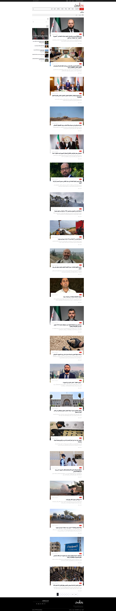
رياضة (66, 8)
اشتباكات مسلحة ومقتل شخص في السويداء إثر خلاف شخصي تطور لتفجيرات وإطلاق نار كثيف (67, 556)
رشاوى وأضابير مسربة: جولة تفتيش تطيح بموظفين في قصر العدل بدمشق (68, 411)
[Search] (33, 22)
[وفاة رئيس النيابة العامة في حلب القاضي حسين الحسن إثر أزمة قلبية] (46, 44)
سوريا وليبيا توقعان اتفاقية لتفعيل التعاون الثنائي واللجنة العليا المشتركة (67, 96)
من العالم (58, 8)
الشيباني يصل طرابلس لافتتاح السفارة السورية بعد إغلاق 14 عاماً (67, 153)
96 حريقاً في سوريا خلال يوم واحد (74, 500)
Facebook (56, 34)
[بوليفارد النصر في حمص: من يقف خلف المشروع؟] (46, 57)
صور (51, 8)
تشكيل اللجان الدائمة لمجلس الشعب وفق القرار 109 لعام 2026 (67, 585)
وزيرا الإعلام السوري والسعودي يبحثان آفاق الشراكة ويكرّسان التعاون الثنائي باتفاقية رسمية (67, 67)
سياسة (73, 8)
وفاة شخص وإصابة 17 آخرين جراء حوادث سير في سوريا (69, 528)
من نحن (80, 609)
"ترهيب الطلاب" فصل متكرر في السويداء (72, 383)
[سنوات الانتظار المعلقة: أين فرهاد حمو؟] (46, 48)
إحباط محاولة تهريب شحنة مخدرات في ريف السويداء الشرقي (67, 355)
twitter (53, 34)
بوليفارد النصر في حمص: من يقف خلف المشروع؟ (38, 54)
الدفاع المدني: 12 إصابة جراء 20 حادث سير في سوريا (70, 239)
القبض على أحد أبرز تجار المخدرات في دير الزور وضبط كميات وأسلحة (68, 441)
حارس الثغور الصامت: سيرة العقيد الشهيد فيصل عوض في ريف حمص (67, 268)
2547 (72, 594)
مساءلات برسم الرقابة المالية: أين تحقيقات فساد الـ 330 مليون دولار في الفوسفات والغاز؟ (68, 325)
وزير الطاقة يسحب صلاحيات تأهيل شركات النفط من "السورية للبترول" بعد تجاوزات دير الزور (67, 37)
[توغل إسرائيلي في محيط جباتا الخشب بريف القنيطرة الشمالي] (46, 52)
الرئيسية (81, 8)
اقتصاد (69, 8)
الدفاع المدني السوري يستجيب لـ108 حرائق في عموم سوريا (68, 211)
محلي (80, 34)
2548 (76, 594)
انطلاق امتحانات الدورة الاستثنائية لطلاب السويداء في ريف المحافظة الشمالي (68, 471)
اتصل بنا (70, 609)
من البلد (62, 8)
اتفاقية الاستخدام (77, 609)
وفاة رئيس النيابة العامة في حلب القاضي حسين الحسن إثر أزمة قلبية (67, 182)
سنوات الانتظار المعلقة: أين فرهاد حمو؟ (72, 297)
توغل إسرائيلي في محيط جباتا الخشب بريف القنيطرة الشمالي (67, 125)
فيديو (55, 8)
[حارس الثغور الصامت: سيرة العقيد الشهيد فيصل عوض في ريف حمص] (46, 61)
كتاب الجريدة (77, 8)
